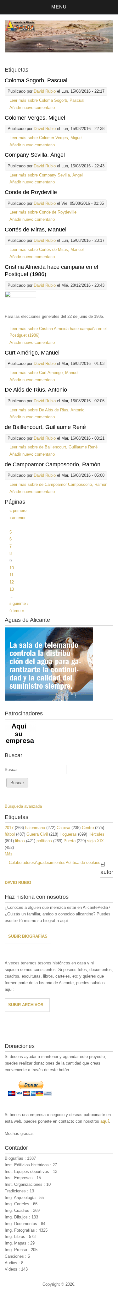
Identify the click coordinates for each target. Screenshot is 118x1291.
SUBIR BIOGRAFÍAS (28, 936)
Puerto (70, 840)
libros (20, 840)
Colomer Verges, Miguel (35, 118)
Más (9, 854)
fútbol (10, 834)
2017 (9, 827)
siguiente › (18, 603)
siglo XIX (95, 840)
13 (11, 589)
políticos (44, 840)
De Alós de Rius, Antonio (36, 390)
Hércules (96, 834)
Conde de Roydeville (31, 192)
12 (11, 582)
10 (11, 568)
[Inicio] (59, 51)
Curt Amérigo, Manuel (32, 353)
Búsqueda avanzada (23, 806)
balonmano (35, 827)
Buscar (12, 769)
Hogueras (68, 834)
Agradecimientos (50, 862)
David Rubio (45, 91)
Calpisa (63, 827)
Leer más (46, 100)
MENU (59, 6)
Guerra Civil (37, 834)
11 (11, 574)
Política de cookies (82, 862)
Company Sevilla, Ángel (35, 155)
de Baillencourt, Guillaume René (45, 427)
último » (16, 610)
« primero (17, 510)
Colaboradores (22, 862)
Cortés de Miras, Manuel (35, 229)
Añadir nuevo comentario (32, 107)
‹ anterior (17, 517)
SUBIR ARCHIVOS (25, 1004)
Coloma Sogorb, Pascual (36, 80)
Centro (88, 827)
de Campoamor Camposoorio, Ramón (52, 464)
